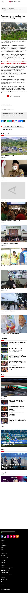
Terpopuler (4, 338)
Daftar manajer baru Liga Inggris (13, 521)
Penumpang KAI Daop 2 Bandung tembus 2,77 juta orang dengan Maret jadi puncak (13, 220)
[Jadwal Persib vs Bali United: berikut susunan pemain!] (4, 350)
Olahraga (3, 560)
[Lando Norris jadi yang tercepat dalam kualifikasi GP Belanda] (14, 386)
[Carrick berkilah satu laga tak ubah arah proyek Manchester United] (4, 408)
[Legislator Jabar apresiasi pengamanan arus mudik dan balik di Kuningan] (14, 301)
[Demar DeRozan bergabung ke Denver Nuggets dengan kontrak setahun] (4, 421)
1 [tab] (10, 448)
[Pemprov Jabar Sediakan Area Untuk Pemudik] (13, 190)
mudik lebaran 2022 (7, 129)
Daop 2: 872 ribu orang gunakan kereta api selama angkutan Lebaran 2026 (12, 242)
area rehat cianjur (8, 126)
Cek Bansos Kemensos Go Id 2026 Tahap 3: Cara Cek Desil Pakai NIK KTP (17, 363)
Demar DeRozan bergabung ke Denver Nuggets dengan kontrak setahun (17, 420)
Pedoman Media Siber (6, 574)
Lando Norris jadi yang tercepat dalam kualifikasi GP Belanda (14, 395)
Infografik (3, 473)
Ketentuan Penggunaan (7, 568)
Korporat (3, 581)
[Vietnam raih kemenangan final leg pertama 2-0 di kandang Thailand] (4, 402)
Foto (2, 426)
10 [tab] (22, 471)
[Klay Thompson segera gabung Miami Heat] (4, 414)
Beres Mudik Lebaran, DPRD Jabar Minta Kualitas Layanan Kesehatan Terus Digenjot (14, 333)
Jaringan (3, 565)
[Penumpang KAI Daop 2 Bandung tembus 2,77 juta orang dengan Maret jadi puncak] (14, 211)
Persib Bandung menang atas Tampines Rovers (12, 443)
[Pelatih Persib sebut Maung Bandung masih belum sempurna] (4, 357)
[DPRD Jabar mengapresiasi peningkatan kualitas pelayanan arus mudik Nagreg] (14, 278)
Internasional (4, 557)
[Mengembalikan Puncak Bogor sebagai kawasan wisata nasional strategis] (14, 145)
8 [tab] (19, 471)
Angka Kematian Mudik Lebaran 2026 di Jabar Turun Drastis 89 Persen (13, 265)
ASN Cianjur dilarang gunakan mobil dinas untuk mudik (13, 177)
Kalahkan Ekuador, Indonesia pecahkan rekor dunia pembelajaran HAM (11, 466)
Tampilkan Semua (16, 96)
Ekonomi (3, 555)
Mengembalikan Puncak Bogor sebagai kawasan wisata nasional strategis (14, 154)
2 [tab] (12, 448)
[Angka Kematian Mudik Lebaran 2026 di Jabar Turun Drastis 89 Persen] (14, 256)
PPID (2, 584)
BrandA (3, 577)
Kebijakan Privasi (5, 570)
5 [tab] (18, 448)
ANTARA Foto (4, 579)
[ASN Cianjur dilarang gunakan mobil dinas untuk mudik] (14, 168)
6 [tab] (15, 471)
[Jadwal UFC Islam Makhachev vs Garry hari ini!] (4, 369)
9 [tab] (20, 471)
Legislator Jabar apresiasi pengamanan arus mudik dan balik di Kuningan (13, 310)
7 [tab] (17, 471)
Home (4, 8)
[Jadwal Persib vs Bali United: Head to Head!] (4, 344)
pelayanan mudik (19, 126)
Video (2, 449)
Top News (4, 374)
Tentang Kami (4, 572)
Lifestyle (3, 562)
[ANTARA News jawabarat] (15, 1)
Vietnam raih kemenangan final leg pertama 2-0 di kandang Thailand (17, 402)
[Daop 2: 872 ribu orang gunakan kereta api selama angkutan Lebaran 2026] (14, 233)
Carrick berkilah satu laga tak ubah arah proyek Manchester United (16, 408)
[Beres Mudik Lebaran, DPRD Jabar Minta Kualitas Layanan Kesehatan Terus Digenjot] (14, 324)
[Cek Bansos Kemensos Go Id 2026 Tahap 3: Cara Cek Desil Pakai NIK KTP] (4, 363)
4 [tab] (16, 448)
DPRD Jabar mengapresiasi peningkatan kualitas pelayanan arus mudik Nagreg (14, 287)
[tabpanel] (14, 438)
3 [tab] (14, 448)
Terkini (2, 540)
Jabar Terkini (11, 8)
